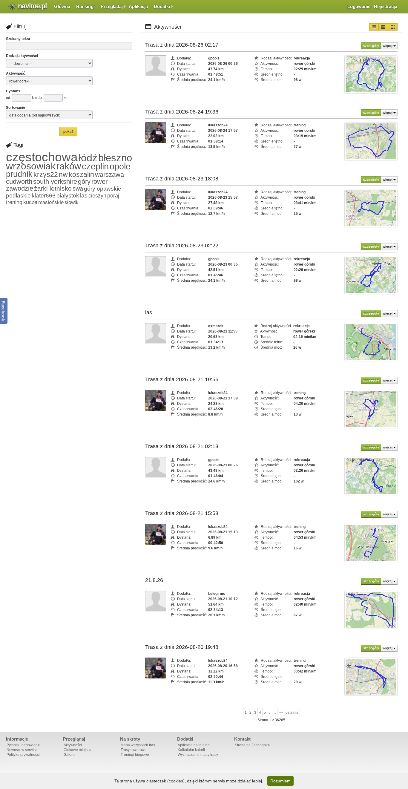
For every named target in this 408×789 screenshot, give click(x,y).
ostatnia (292, 712)
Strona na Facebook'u (252, 745)
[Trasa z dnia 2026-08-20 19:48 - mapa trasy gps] (371, 676)
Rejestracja (385, 6)
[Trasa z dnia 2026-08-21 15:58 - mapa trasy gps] (371, 542)
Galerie (70, 755)
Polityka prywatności (23, 755)
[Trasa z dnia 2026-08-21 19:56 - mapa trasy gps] (371, 409)
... (274, 712)
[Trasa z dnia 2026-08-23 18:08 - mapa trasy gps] (371, 208)
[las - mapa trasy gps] (371, 342)
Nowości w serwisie (23, 750)
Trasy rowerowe (134, 750)
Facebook (3, 311)
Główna (62, 6)
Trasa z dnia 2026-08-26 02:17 (181, 45)
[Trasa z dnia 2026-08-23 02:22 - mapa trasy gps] (371, 275)
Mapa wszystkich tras (138, 745)
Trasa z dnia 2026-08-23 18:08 (181, 179)
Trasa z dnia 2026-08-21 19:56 (181, 379)
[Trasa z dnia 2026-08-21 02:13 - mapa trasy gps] (371, 476)
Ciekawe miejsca (77, 750)
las (148, 312)
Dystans (13, 91)
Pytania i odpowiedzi (23, 745)
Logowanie (358, 6)
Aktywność (15, 73)
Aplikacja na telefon (194, 745)
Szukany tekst (18, 39)
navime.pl (32, 6)
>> (281, 712)
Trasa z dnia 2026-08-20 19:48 (181, 647)
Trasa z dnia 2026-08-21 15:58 (181, 513)
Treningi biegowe (135, 755)
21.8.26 (154, 580)
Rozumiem (280, 781)
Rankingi (85, 6)
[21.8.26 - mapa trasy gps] (371, 609)
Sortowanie (15, 107)
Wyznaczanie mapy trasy (198, 755)
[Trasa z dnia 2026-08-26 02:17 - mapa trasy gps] (371, 74)
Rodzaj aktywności (22, 56)
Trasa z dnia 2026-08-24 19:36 (181, 112)
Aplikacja (138, 6)
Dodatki (162, 6)
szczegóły (371, 46)
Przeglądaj (112, 6)
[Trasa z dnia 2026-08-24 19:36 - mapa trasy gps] (371, 141)
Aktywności (73, 745)
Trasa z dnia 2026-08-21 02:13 (181, 446)
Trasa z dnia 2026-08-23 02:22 (181, 246)
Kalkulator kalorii (191, 750)
